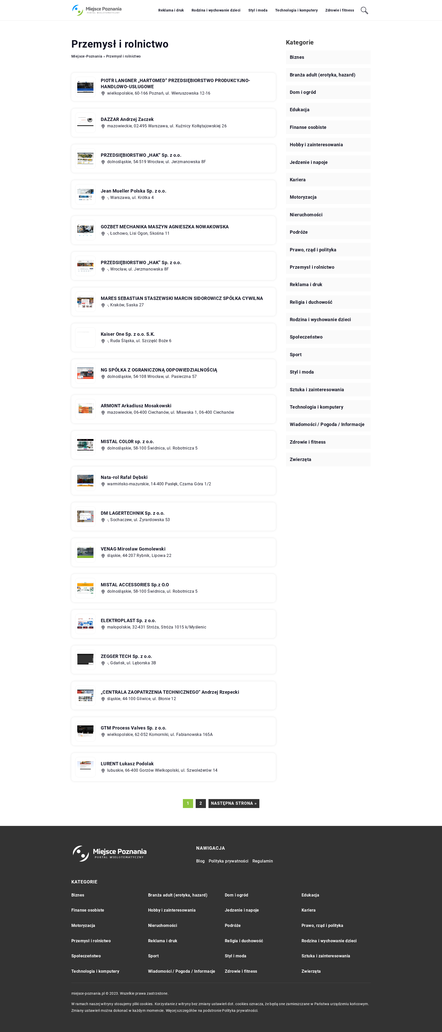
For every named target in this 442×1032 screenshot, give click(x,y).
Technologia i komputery (296, 10)
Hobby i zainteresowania (316, 144)
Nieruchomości (306, 214)
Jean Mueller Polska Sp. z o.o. (133, 191)
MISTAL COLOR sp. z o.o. (127, 441)
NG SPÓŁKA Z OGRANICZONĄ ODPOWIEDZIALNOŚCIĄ (159, 370)
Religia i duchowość (311, 302)
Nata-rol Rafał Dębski (124, 477)
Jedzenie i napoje (309, 162)
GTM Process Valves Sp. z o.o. (134, 728)
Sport (296, 354)
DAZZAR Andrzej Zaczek (127, 119)
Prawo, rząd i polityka (313, 249)
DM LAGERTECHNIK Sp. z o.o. (132, 513)
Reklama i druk (171, 10)
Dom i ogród (303, 92)
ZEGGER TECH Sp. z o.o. (126, 656)
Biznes (297, 57)
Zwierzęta (301, 459)
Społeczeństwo (306, 337)
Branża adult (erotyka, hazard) (322, 74)
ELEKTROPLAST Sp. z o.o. (128, 620)
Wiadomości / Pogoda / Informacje (327, 424)
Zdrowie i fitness (339, 10)
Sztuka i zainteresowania (317, 389)
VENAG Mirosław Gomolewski (133, 549)
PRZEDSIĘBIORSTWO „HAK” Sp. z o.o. (141, 155)
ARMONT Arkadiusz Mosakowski (136, 405)
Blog (200, 861)
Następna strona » (234, 803)
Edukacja (300, 109)
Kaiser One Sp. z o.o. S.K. (128, 334)
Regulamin (262, 861)
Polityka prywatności (229, 861)
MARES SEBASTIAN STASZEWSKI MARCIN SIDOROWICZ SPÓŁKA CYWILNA (182, 298)
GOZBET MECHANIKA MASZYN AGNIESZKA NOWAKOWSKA (165, 226)
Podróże (299, 232)
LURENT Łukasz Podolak (127, 763)
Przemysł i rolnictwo (312, 267)
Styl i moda (258, 10)
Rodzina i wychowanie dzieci (216, 10)
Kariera (298, 179)
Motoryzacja (303, 197)
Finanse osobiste (308, 127)
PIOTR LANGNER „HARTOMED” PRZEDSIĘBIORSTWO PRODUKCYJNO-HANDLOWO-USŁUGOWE (175, 83)
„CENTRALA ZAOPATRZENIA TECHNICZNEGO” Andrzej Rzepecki (170, 692)
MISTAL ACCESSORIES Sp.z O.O (135, 584)
